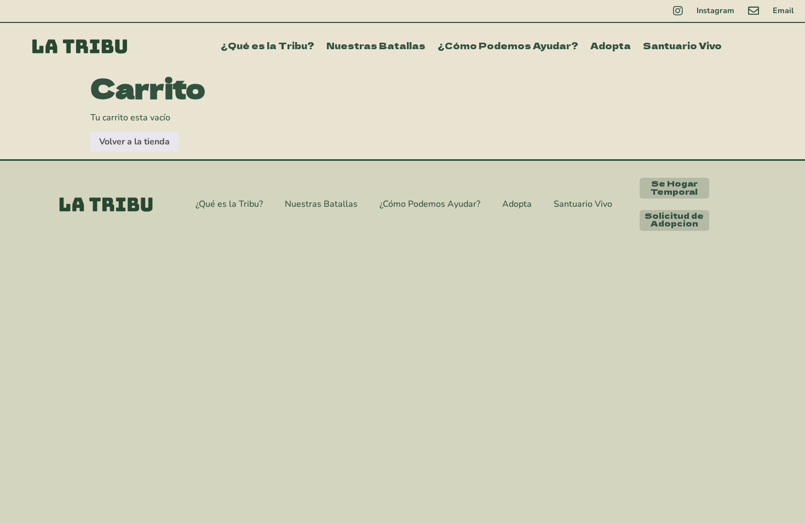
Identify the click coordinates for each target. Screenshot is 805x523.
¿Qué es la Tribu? (267, 45)
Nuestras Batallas (376, 45)
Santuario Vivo (682, 45)
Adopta (610, 45)
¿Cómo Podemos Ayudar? (508, 45)
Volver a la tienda (134, 142)
